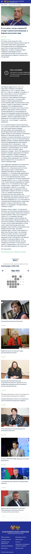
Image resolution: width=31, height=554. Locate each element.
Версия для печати (6, 39)
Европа (6, 251)
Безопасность (11, 251)
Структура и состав (6, 539)
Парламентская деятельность (5, 542)
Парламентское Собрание (15, 532)
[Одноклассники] (15, 260)
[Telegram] (17, 260)
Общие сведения (5, 537)
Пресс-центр (4, 4)
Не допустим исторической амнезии (12, 321)
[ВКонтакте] (14, 260)
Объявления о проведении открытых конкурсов (22, 545)
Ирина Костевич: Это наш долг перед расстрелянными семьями (12, 351)
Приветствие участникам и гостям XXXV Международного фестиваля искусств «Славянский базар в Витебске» (13, 510)
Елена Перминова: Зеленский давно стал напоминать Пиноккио (13, 429)
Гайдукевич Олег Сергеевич (20, 251)
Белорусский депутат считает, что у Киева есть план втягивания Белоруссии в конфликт (15, 399)
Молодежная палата (21, 537)
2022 (18, 271)
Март (13, 271)
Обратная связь (20, 548)
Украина (3, 251)
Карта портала (19, 539)
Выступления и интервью (15, 4)
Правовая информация (7, 546)
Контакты (18, 542)
